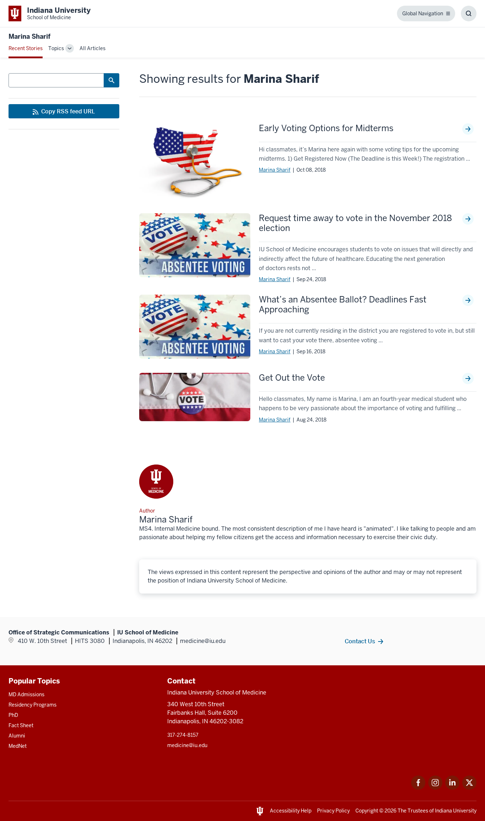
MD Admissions (26, 694)
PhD (13, 715)
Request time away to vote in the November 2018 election (355, 223)
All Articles (92, 48)
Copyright (366, 810)
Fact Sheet (21, 725)
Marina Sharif (274, 170)
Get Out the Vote (292, 378)
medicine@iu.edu (187, 745)
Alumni (17, 736)
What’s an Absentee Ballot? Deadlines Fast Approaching (342, 305)
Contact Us (360, 641)
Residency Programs (32, 705)
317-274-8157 (182, 735)
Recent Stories (26, 48)
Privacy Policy (333, 810)
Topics (56, 48)
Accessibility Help (290, 810)
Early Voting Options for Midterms (326, 128)
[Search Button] (111, 80)
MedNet (18, 746)
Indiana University (455, 810)
